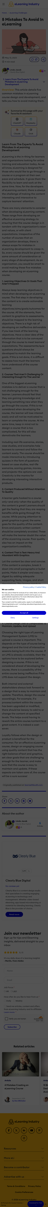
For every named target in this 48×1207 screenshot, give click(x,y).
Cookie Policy (40, 587)
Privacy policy (28, 587)
